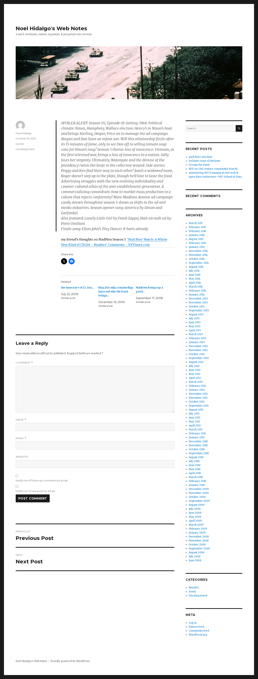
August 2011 (196, 409)
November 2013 (198, 302)
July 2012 (194, 366)
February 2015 (197, 243)
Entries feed (196, 626)
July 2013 (194, 318)
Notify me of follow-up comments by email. (42, 480)
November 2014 (198, 255)
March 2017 (195, 223)
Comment (24, 362)
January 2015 (197, 247)
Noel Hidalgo (24, 133)
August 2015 (196, 239)
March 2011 (195, 429)
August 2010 (196, 457)
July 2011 (194, 413)
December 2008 (199, 536)
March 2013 (196, 334)
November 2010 (198, 445)
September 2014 (199, 262)
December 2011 (198, 393)
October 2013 (197, 306)
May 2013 (194, 326)
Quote (20, 143)
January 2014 (197, 294)
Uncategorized (25, 149)
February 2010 (197, 481)
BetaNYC (194, 587)
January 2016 (197, 235)
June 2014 (195, 274)
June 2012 (195, 370)
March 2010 (196, 477)
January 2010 (197, 485)
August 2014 (196, 266)
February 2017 (197, 227)
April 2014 (195, 282)
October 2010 (197, 449)
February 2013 (197, 338)
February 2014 (197, 290)
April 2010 (195, 473)
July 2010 (194, 461)
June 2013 (195, 322)
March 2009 (196, 524)
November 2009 (199, 493)
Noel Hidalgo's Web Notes (51, 28)
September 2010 (199, 453)
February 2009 (198, 528)
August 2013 (196, 314)
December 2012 (198, 346)
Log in (193, 622)
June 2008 (195, 560)
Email (21, 438)
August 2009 (196, 505)
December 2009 (199, 489)
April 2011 (195, 425)
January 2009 (197, 532)
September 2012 (199, 358)
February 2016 (197, 231)
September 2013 (199, 310)
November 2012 (198, 350)
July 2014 (194, 270)
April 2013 (195, 330)
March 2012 (196, 382)
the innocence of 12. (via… (77, 287)
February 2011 (197, 433)
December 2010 (198, 441)
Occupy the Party (199, 164)
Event (192, 591)
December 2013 (198, 298)
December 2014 (198, 251)
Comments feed (199, 630)
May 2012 (194, 374)
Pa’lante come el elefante (204, 160)
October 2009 (197, 497)
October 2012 (197, 354)
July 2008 (194, 556)
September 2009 (199, 501)
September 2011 (199, 405)
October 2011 (196, 401)
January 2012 (197, 389)
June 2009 (195, 512)
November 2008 (199, 540)
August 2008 (196, 552)
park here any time (200, 157)
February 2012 (197, 385)
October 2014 (197, 259)
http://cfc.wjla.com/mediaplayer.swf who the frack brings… (115, 291)
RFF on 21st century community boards (213, 168)
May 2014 (194, 278)
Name (21, 419)
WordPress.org (198, 634)
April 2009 (195, 520)
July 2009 (194, 508)
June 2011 (194, 417)
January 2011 (196, 437)
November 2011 (198, 397)
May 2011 (194, 421)
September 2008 (199, 548)
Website (22, 456)
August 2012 (196, 362)
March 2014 (196, 286)
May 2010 (194, 469)
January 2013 (197, 342)
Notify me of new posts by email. (35, 491)
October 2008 (197, 544)
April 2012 (195, 378)
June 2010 (195, 465)
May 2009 (195, 516)
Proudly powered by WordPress (70, 661)
